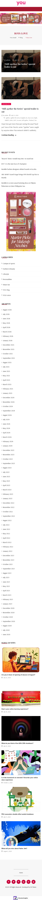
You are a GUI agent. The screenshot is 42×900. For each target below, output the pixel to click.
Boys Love (30, 118)
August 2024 (7, 415)
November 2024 (8, 402)
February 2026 (8, 336)
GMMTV (7, 120)
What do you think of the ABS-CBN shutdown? (17, 743)
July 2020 (6, 630)
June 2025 (6, 371)
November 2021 (8, 560)
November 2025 (8, 349)
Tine (35, 120)
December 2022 (8, 503)
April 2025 (6, 380)
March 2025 (7, 384)
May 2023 (6, 481)
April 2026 (6, 327)
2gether (8, 118)
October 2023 (8, 459)
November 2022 (8, 507)
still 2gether (25, 120)
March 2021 (7, 595)
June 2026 (6, 318)
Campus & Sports (9, 263)
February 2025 (8, 389)
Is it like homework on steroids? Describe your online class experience (19, 779)
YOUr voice (7, 295)
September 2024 (9, 411)
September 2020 (9, 621)
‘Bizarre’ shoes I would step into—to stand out (17, 158)
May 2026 (6, 323)
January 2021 (7, 604)
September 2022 (9, 516)
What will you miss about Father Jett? (14, 848)
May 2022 (6, 533)
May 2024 (6, 428)
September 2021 (9, 568)
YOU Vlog (6, 290)
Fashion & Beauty (9, 269)
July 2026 (6, 314)
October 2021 (8, 564)
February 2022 (8, 547)
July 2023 (6, 472)
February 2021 (8, 599)
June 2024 (6, 424)
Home (21, 873)
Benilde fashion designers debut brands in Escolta (18, 169)
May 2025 (6, 375)
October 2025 (8, 353)
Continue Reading (7, 135)
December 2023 (8, 450)
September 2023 (9, 463)
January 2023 (7, 498)
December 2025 (8, 345)
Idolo (11, 120)
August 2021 (7, 573)
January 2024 (7, 446)
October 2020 (8, 617)
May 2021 (6, 586)
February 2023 (8, 494)
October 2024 (8, 406)
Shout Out (6, 284)
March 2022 (7, 542)
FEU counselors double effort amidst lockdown (17, 814)
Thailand (31, 120)
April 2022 (6, 538)
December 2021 (8, 555)
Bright (35, 118)
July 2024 (6, 419)
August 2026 (7, 310)
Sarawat (19, 120)
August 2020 (7, 626)
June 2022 (6, 529)
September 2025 (9, 358)
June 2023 (6, 476)
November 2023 (8, 454)
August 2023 (7, 468)
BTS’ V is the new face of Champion (13, 164)
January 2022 (7, 551)
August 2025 (7, 362)
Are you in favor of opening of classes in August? (18, 675)
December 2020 (8, 608)
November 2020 (8, 612)
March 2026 (7, 332)
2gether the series (15, 118)
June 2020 (6, 634)
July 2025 (6, 367)
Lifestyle (6, 274)
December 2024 (8, 397)
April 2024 (6, 432)
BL (26, 118)
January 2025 (7, 393)
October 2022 (8, 511)
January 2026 (7, 340)
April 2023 (6, 485)
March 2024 (7, 437)
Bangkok (22, 118)
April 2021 (6, 590)
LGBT (14, 120)
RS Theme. (33, 887)
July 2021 (6, 577)
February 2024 (8, 441)
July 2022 (6, 525)
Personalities (6, 104)
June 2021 (6, 582)
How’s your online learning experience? (14, 709)
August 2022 (7, 520)
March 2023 (7, 490)
